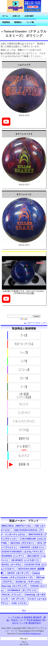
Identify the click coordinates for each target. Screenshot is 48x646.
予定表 (29, 620)
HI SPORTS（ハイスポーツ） (26, 560)
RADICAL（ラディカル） (28, 582)
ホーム (5, 16)
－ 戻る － (24, 610)
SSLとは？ (24, 639)
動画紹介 (18, 22)
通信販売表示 (34, 623)
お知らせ (16, 16)
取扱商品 (6, 22)
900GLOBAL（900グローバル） (17, 526)
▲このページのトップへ (35, 323)
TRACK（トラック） (12, 594)
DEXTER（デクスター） (23, 543)
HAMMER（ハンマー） (13, 556)
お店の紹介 (29, 16)
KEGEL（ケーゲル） (12, 564)
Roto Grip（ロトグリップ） (15, 586)
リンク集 (30, 22)
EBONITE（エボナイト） (32, 547)
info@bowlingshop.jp (31, 633)
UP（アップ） (18, 599)
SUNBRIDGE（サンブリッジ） (23, 590)
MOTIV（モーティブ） (19, 573)
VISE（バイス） (20, 603)
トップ (11, 617)
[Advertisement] (24, 493)
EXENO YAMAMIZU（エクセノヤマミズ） (23, 551)
